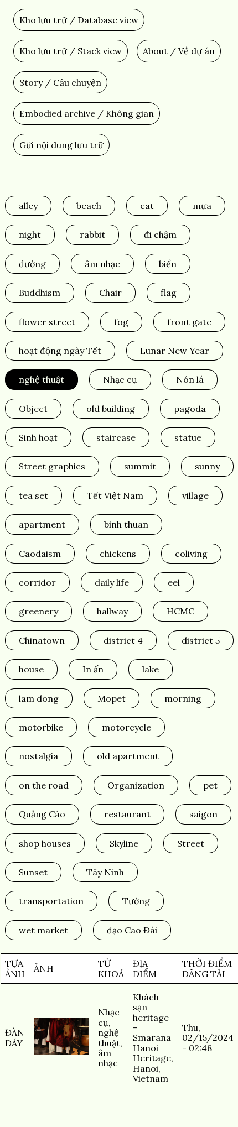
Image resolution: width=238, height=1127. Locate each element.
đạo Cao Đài (132, 930)
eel (174, 582)
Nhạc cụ (120, 379)
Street (190, 843)
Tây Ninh (105, 872)
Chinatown (42, 640)
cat (147, 205)
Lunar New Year (174, 350)
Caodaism (40, 553)
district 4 (123, 640)
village (195, 495)
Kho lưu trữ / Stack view (70, 50)
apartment (42, 524)
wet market (43, 930)
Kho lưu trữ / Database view (78, 19)
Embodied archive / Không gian (86, 113)
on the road (44, 785)
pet (210, 785)
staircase (116, 437)
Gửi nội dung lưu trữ (61, 144)
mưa (202, 205)
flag (169, 292)
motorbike (41, 727)
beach (88, 205)
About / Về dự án (179, 50)
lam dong (39, 698)
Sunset (33, 872)
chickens (118, 553)
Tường (136, 900)
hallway (112, 611)
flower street (47, 321)
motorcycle (126, 727)
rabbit (92, 234)
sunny (207, 466)
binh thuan (126, 524)
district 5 (201, 640)
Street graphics (52, 466)
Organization (135, 785)
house (31, 669)
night (30, 234)
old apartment (128, 755)
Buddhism (39, 292)
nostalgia (38, 755)
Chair (110, 292)
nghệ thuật (41, 379)
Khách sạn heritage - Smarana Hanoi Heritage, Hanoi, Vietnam (153, 1038)
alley (28, 205)
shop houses (45, 843)
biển (168, 263)
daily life (112, 582)
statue (187, 437)
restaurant (127, 814)
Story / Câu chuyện (60, 82)
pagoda (190, 408)
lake (150, 669)
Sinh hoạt (38, 437)
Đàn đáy (14, 1037)
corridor (37, 582)
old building (110, 408)
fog (121, 321)
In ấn (93, 669)
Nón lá (190, 379)
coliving (191, 553)
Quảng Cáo (42, 814)
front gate (189, 321)
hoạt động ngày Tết (60, 350)
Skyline (124, 843)
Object (33, 408)
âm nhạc (102, 263)
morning (182, 698)
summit (140, 466)
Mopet (111, 698)
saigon (203, 814)
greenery (38, 611)
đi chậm (160, 234)
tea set (33, 495)
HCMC (180, 611)
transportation (51, 900)
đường (32, 263)
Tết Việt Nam (115, 495)
